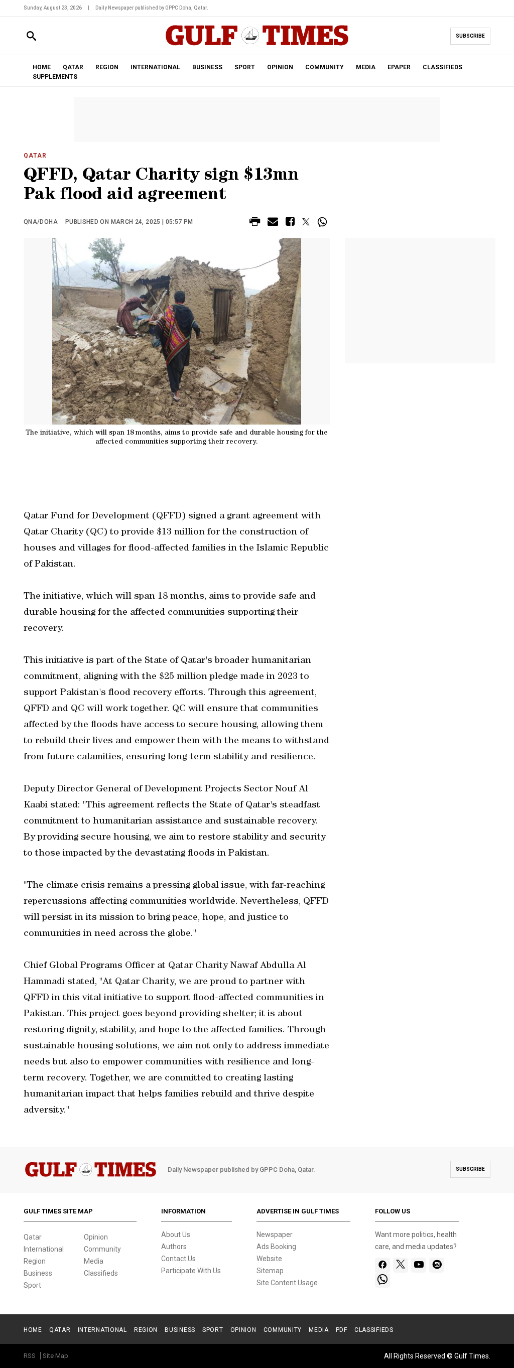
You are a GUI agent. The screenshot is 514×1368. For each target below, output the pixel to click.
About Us (175, 1234)
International (44, 1249)
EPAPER (399, 67)
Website (269, 1259)
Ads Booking (276, 1247)
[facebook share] (290, 223)
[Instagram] (437, 1265)
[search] (31, 36)
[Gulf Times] (257, 45)
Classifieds (101, 1273)
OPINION (280, 67)
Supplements (55, 76)
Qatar (35, 155)
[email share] (273, 223)
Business (38, 1273)
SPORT (244, 67)
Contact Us (178, 1259)
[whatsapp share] (323, 222)
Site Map (55, 1355)
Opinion (96, 1237)
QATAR (73, 67)
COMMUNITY (324, 67)
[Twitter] (400, 1265)
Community (102, 1249)
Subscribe (470, 36)
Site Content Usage (287, 1283)
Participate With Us (191, 1271)
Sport (32, 1285)
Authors (174, 1247)
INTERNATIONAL (155, 67)
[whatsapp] (382, 1280)
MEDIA (365, 67)
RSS (30, 1355)
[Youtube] (419, 1265)
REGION (106, 67)
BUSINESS (207, 67)
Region (35, 1261)
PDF (341, 1329)
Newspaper (274, 1234)
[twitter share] (306, 221)
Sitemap (270, 1271)
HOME (42, 67)
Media (93, 1261)
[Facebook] (383, 1265)
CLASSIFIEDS (442, 67)
